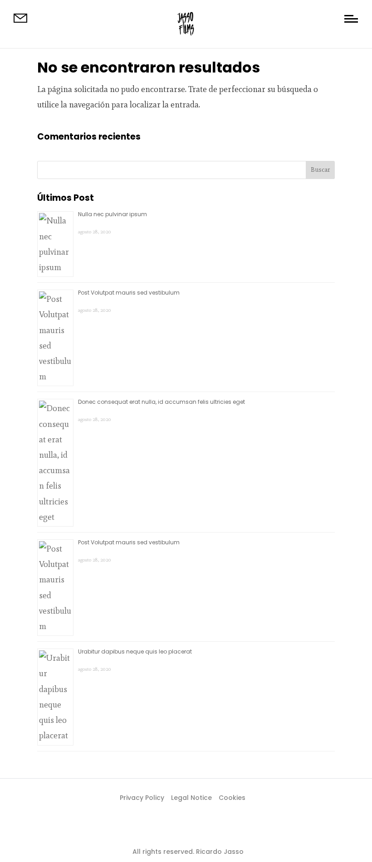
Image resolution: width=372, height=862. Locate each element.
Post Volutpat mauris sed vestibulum (129, 292)
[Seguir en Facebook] (168, 828)
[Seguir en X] (186, 828)
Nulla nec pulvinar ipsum (112, 214)
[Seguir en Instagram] (204, 828)
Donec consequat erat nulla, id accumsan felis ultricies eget (161, 402)
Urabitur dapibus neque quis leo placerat (135, 651)
